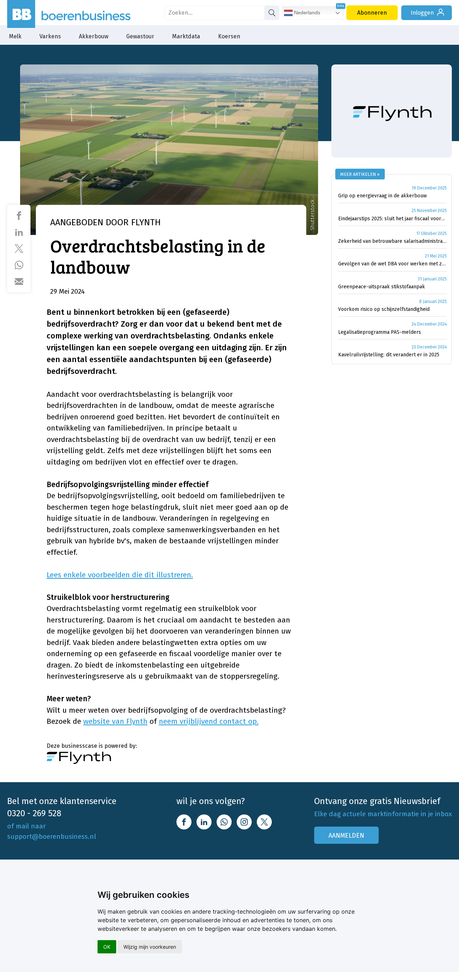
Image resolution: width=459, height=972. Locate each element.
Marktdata (186, 36)
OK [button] (106, 947)
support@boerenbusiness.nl (51, 836)
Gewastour (140, 36)
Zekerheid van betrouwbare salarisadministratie (392, 241)
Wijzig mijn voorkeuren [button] (149, 947)
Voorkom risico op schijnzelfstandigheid (384, 309)
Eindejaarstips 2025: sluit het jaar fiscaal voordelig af (392, 219)
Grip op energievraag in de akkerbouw (382, 196)
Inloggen (422, 12)
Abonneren (372, 12)
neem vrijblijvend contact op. (209, 721)
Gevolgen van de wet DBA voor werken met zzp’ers (392, 264)
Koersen (229, 36)
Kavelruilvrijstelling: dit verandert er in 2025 (388, 355)
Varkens (50, 36)
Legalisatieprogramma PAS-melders (379, 332)
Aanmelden (346, 835)
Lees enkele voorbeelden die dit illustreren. (120, 574)
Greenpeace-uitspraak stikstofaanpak (381, 287)
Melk (15, 36)
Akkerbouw (93, 36)
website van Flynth (115, 721)
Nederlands (306, 12)
